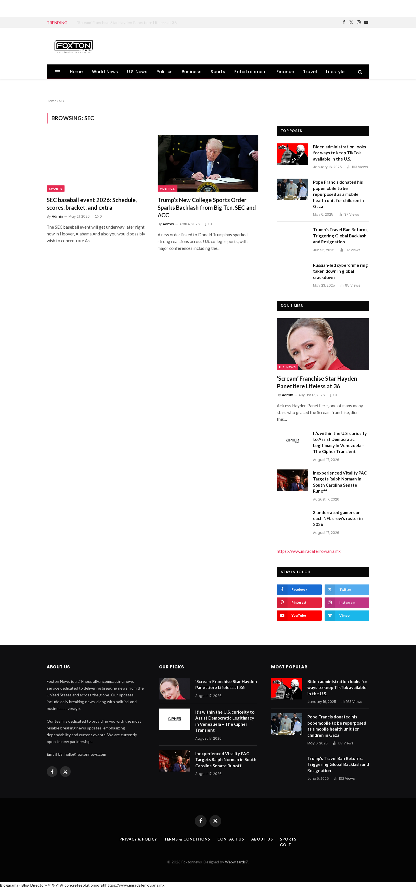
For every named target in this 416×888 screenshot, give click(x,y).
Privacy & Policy (138, 839)
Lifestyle (335, 72)
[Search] (359, 71)
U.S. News (137, 72)
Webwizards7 (236, 862)
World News (105, 72)
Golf (285, 844)
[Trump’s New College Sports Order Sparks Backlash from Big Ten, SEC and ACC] (208, 163)
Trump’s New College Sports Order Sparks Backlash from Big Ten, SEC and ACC (207, 207)
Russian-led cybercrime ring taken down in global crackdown (340, 271)
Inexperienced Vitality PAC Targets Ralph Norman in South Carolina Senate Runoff (340, 481)
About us (262, 839)
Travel (310, 72)
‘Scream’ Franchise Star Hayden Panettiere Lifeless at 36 (317, 382)
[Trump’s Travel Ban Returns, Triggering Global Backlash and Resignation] (292, 237)
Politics (164, 72)
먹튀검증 (56, 885)
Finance (285, 72)
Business (191, 72)
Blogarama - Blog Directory (23, 885)
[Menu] (57, 72)
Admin (57, 216)
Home (76, 72)
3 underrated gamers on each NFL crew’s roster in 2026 (338, 518)
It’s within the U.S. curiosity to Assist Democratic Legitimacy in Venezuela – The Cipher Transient (141, 22)
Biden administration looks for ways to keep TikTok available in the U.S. (339, 152)
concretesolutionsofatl (85, 885)
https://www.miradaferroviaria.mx (309, 551)
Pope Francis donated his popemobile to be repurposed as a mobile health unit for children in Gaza (338, 194)
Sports (218, 72)
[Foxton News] (73, 46)
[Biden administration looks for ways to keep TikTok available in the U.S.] (292, 154)
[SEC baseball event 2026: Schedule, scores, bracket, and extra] (97, 163)
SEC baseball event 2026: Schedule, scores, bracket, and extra (92, 203)
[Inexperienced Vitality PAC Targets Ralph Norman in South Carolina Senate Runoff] (292, 480)
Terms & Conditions (187, 839)
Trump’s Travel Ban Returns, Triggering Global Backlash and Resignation (340, 235)
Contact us (230, 839)
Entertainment (250, 72)
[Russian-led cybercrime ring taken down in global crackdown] (292, 272)
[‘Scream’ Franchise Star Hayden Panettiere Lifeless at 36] (323, 344)
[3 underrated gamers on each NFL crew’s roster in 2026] (292, 519)
